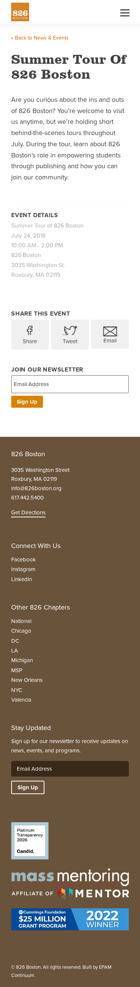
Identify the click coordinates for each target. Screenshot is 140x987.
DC (15, 641)
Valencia (21, 700)
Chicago (21, 631)
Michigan (22, 660)
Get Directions (28, 512)
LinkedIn (21, 579)
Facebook (23, 559)
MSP (16, 670)
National (21, 621)
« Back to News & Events (40, 38)
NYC (16, 690)
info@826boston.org (36, 488)
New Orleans (27, 680)
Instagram (23, 569)
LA (14, 650)
